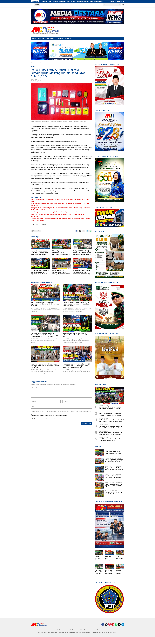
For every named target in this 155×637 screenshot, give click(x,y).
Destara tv (95, 630)
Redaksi (75, 632)
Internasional (51, 38)
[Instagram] (109, 624)
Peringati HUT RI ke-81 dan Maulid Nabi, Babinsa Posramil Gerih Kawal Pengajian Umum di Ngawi (113, 493)
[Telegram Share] (87, 231)
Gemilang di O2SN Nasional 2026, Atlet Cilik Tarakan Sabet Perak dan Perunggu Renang (114, 476)
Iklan (49, 632)
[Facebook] (102, 624)
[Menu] (32, 4)
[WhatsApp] (116, 624)
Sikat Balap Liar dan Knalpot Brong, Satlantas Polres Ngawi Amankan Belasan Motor (58, 212)
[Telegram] (122, 624)
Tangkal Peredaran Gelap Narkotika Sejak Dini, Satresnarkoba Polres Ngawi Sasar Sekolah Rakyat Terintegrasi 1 (60, 219)
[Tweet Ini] (80, 231)
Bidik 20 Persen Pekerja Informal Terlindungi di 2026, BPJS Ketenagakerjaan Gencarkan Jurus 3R (111, 439)
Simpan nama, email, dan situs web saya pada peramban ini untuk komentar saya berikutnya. (61, 411)
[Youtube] (112, 624)
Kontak (69, 632)
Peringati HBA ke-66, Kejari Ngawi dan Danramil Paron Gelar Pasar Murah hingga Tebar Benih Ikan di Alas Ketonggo (61, 208)
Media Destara (73, 630)
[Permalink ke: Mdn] (32, 80)
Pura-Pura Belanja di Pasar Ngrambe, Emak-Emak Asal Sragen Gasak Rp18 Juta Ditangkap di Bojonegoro (114, 485)
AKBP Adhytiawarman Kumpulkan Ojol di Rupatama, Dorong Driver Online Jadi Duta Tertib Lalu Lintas (94, 1)
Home (37, 4)
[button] (119, 4)
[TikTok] (119, 624)
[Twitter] (106, 624)
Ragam (67, 38)
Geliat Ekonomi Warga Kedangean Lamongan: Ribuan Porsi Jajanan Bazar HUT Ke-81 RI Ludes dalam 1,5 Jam (110, 407)
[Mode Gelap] (123, 4)
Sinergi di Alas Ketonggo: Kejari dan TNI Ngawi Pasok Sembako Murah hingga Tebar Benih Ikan (60, 200)
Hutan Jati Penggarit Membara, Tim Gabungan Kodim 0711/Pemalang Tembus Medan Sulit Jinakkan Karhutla (110, 433)
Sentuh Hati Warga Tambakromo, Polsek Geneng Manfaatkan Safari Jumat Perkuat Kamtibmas (58, 215)
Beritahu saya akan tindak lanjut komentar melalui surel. (49, 415)
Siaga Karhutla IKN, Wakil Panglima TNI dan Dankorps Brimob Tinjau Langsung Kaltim (114, 468)
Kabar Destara (84, 630)
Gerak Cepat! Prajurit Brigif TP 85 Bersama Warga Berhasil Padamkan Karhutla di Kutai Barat (114, 460)
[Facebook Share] (76, 231)
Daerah (60, 38)
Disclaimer (82, 632)
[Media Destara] (45, 30)
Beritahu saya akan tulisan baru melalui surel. (46, 419)
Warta (33, 67)
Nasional (41, 38)
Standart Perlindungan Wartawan (98, 632)
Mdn (36, 79)
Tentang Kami (42, 632)
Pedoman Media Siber (59, 632)
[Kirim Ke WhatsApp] (90, 231)
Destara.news (61, 630)
